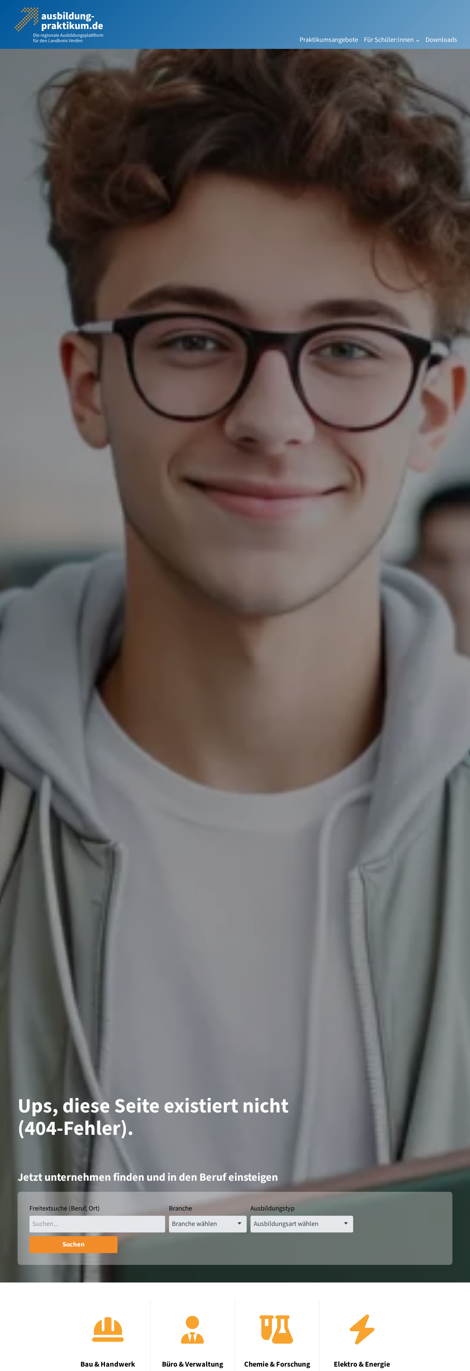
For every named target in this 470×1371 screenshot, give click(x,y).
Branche (180, 1208)
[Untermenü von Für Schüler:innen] (418, 40)
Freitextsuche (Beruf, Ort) (64, 1208)
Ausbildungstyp (272, 1208)
